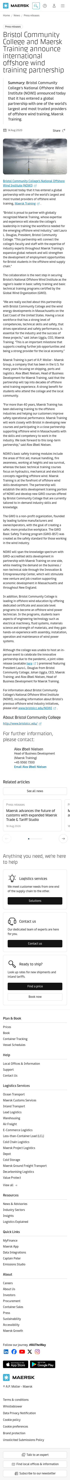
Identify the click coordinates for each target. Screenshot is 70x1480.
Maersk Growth (13, 1331)
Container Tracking (15, 1039)
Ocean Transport (14, 1094)
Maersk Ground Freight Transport (25, 1166)
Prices (7, 1027)
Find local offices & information (37, 1464)
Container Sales (13, 1307)
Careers (8, 1283)
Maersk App (10, 1246)
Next (63, 838)
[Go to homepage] (16, 6)
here (29, 663)
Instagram (37, 1352)
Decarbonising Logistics (18, 1172)
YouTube (22, 1352)
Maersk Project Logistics (19, 1148)
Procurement (11, 1301)
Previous (6, 838)
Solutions (35, 901)
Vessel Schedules (14, 1045)
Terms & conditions (16, 1400)
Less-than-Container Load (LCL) (23, 1136)
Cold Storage (11, 1160)
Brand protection (14, 1433)
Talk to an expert (38, 1455)
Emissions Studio (14, 1264)
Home (6, 15)
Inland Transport (14, 1106)
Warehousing (11, 1118)
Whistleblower (12, 1406)
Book (6, 1033)
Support (45, 5)
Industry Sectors (14, 1210)
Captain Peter (12, 1258)
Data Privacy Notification (19, 1413)
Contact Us (10, 1075)
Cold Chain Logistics (16, 1142)
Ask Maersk (36, 5)
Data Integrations (14, 1252)
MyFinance (10, 1240)
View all (8, 1185)
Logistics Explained (15, 1222)
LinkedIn (6, 1352)
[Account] (54, 5)
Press (6, 1313)
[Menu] (62, 5)
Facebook (14, 1351)
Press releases (31, 15)
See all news (35, 791)
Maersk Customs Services (19, 1100)
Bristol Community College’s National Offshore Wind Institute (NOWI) (34, 183)
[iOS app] (15, 1364)
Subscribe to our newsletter (37, 1473)
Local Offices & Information (21, 1063)
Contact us (35, 943)
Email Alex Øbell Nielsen (30, 767)
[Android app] (42, 1364)
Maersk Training (25, 203)
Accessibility (11, 1325)
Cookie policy (12, 1420)
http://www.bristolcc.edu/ (20, 723)
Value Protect (12, 1177)
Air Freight (10, 1124)
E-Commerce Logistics (17, 1130)
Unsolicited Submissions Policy (23, 1440)
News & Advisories (15, 1204)
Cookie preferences (15, 1426)
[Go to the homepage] (19, 1380)
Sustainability (12, 1319)
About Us (9, 1289)
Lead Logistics (12, 1112)
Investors (9, 1295)
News (17, 15)
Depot (7, 1154)
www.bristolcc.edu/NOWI (35, 708)
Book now (35, 997)
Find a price (35, 986)
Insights (8, 1216)
